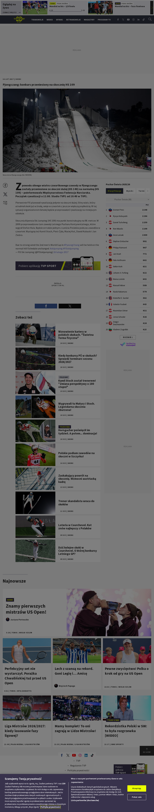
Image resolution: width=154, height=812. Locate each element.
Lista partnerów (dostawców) (85, 800)
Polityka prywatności (50, 807)
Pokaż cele (137, 797)
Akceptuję (136, 788)
